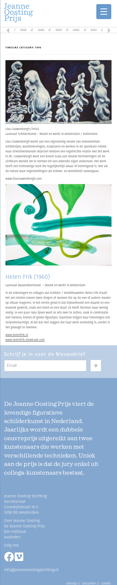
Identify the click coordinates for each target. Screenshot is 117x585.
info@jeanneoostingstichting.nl (31, 570)
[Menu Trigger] (103, 11)
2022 (76, 30)
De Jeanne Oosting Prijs (24, 526)
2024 (41, 30)
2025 (23, 30)
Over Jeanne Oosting (22, 520)
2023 (59, 30)
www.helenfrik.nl (16, 335)
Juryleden (12, 537)
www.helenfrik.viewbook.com (25, 340)
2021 (94, 30)
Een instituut (15, 531)
